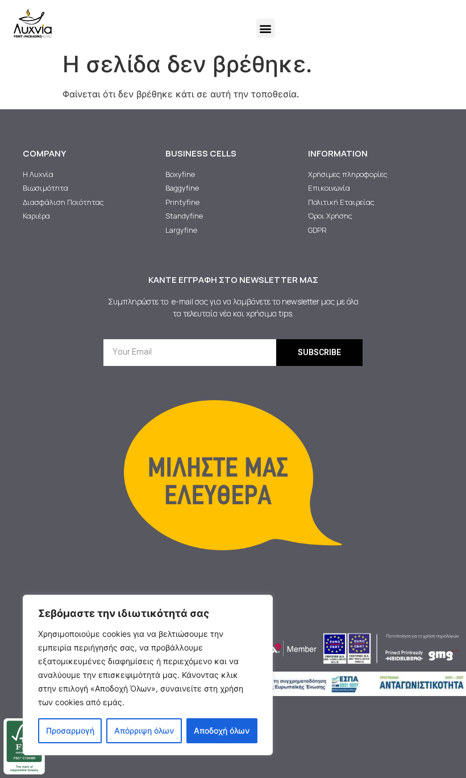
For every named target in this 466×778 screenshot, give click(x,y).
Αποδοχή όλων (221, 730)
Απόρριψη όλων (144, 730)
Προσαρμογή (70, 730)
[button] (265, 28)
